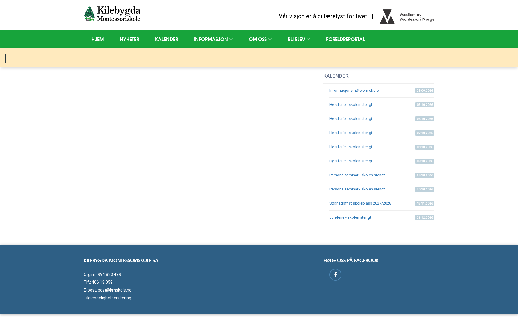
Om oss (258, 39)
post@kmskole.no (115, 290)
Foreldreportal (345, 39)
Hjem (97, 39)
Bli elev (297, 39)
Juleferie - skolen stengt (381, 217)
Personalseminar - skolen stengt (381, 175)
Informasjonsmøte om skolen (381, 90)
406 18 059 (102, 282)
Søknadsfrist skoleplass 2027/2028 (381, 203)
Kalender (166, 39)
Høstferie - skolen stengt (381, 104)
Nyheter (129, 39)
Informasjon (211, 39)
